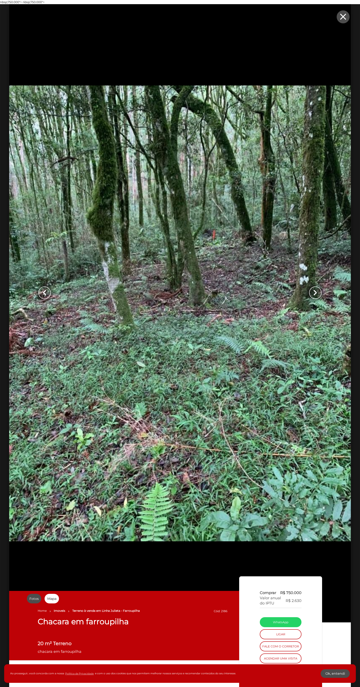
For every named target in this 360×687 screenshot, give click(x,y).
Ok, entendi (335, 674)
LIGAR (280, 646)
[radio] (34, 598)
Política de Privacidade (79, 673)
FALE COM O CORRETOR (280, 658)
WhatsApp (280, 634)
